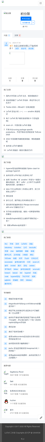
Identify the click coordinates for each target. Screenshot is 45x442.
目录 (17, 244)
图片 (19, 265)
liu (10, 42)
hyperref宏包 (15, 276)
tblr (21, 273)
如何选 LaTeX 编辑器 (14, 145)
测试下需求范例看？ (16, 331)
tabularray (8, 247)
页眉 (6, 251)
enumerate (8, 262)
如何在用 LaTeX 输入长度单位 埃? (19, 175)
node (6, 276)
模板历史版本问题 (16, 298)
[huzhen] (6, 401)
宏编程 (15, 280)
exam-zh (36, 262)
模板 (26, 251)
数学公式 (8, 254)
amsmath (36, 269)
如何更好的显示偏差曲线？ (19, 343)
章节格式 (8, 269)
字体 (11, 244)
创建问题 (27, 22)
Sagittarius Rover (17, 372)
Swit (11, 381)
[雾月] (6, 411)
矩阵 (33, 276)
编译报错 (19, 251)
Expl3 (27, 258)
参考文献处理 (25, 269)
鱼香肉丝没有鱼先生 (18, 391)
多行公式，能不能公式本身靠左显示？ (21, 200)
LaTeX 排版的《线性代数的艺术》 (20, 150)
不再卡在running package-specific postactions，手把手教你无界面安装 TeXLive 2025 (23, 132)
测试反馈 (9, 196)
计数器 (25, 254)
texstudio (32, 247)
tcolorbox (17, 247)
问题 (7, 35)
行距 (28, 262)
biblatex (29, 280)
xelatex (32, 265)
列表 (34, 273)
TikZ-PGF (26, 276)
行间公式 (34, 258)
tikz (6, 244)
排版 (31, 244)
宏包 (25, 265)
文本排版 (17, 254)
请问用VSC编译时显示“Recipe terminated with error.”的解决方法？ (22, 205)
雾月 (12, 410)
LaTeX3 (24, 244)
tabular (15, 273)
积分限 (31, 48)
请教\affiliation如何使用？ (17, 225)
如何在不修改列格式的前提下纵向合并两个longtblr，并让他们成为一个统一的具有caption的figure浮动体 (25, 320)
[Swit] (6, 382)
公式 (25, 247)
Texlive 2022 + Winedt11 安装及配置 (20, 107)
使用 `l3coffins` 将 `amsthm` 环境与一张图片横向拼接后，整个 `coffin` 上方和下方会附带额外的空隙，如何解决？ (23, 182)
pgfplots (7, 280)
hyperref (28, 273)
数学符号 (8, 283)
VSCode (8, 258)
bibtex (16, 269)
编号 (6, 265)
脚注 (31, 254)
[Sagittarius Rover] (6, 373)
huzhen (13, 400)
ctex (12, 251)
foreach (7, 273)
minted (12, 265)
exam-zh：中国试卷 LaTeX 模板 (18, 125)
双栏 (22, 280)
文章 (17, 35)
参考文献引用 (20, 262)
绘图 (14, 258)
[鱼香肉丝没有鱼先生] (6, 392)
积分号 (23, 48)
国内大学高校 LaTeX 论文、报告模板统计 (22, 95)
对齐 (17, 48)
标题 (32, 251)
